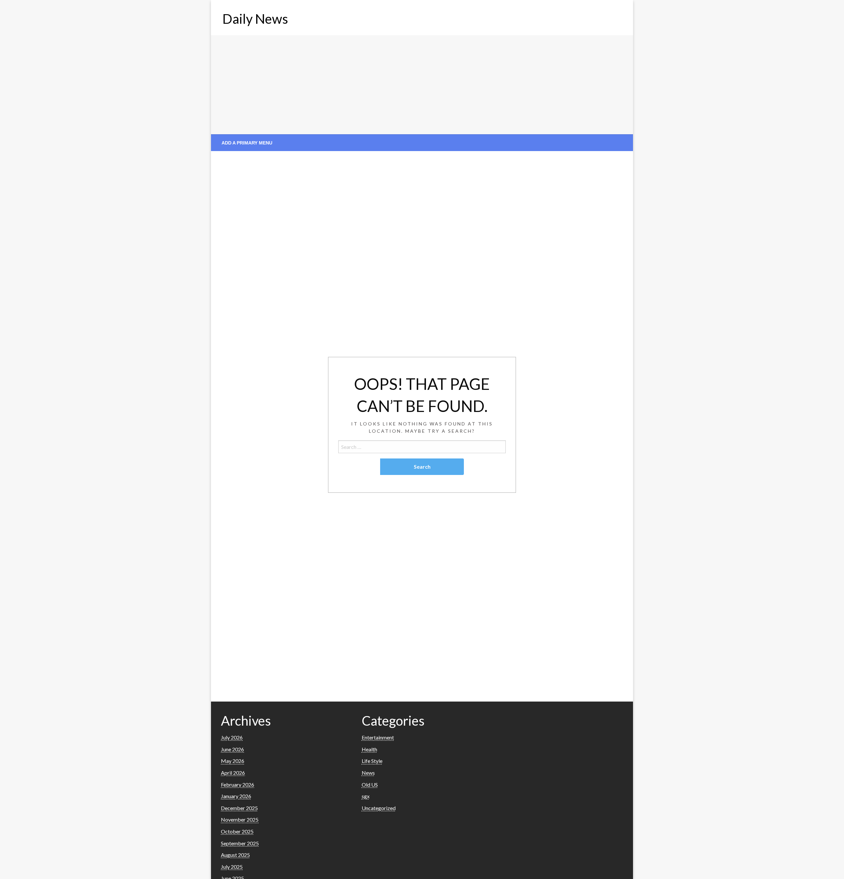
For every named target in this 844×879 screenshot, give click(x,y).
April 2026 (233, 772)
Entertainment (378, 737)
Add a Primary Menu (247, 142)
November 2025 (239, 819)
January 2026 (236, 796)
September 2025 (240, 843)
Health (369, 749)
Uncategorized (379, 808)
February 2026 (237, 784)
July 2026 (232, 737)
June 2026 (232, 749)
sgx (366, 796)
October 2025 (237, 831)
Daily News (255, 19)
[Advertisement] (422, 85)
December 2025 (239, 808)
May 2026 (232, 761)
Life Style (372, 761)
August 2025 (235, 855)
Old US (370, 784)
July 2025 (232, 866)
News (368, 772)
